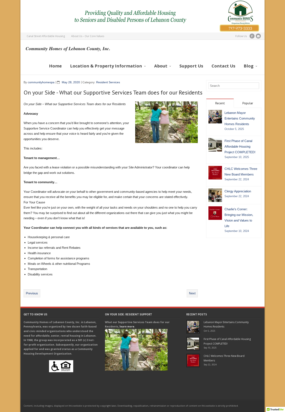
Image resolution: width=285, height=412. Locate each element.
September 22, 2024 (236, 179)
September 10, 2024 (236, 231)
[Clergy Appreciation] (215, 195)
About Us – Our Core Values (87, 36)
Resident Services (108, 82)
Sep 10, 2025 (210, 347)
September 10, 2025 (236, 157)
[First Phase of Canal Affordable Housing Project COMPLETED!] (215, 145)
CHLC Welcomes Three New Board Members (240, 171)
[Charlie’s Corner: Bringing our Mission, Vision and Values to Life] (215, 213)
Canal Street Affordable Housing (46, 36)
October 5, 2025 (234, 129)
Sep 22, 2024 (210, 364)
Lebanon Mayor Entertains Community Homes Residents (239, 118)
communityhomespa (41, 82)
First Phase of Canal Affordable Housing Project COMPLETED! (239, 146)
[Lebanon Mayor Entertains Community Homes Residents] (215, 116)
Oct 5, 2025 (209, 330)
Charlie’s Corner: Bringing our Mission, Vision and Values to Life (238, 217)
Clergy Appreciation (237, 191)
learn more (127, 326)
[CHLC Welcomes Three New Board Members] (215, 172)
